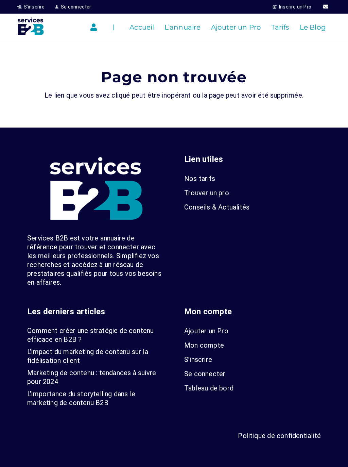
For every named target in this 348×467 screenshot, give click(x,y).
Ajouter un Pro (206, 331)
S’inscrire (198, 359)
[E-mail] (326, 7)
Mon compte (204, 345)
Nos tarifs (199, 178)
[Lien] (95, 27)
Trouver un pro (206, 193)
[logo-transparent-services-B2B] (30, 27)
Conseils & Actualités (216, 207)
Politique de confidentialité (279, 436)
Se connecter (204, 374)
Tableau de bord (208, 388)
